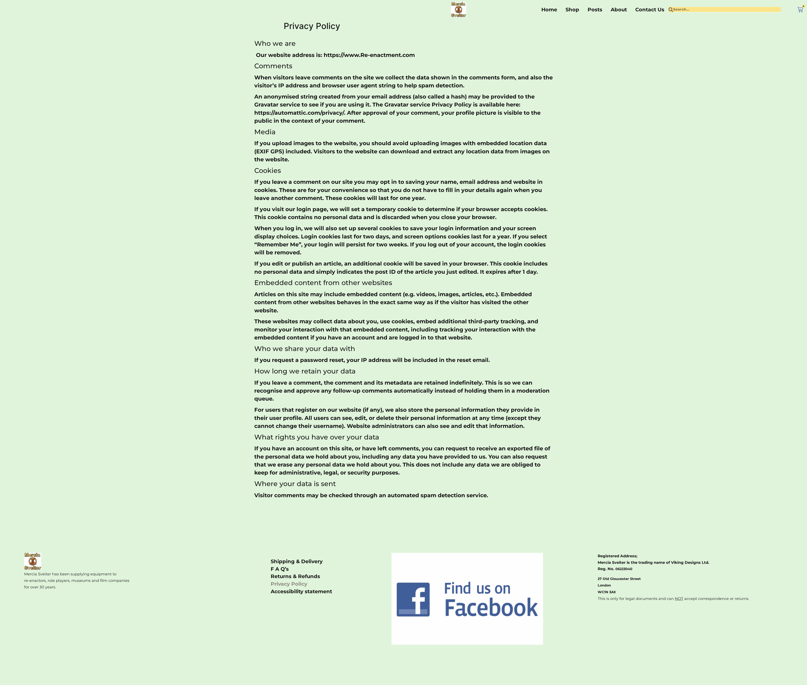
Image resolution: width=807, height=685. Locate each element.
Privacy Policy (289, 584)
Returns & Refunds (295, 576)
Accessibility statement (301, 591)
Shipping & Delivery (297, 561)
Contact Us (649, 10)
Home (549, 10)
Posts (595, 10)
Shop (572, 10)
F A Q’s (280, 569)
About (619, 10)
